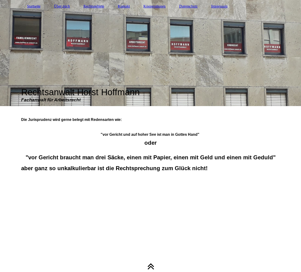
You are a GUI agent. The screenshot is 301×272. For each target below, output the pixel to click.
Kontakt (124, 6)
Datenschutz (188, 6)
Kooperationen (154, 6)
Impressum (219, 6)
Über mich (62, 6)
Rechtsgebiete (93, 6)
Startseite (33, 6)
